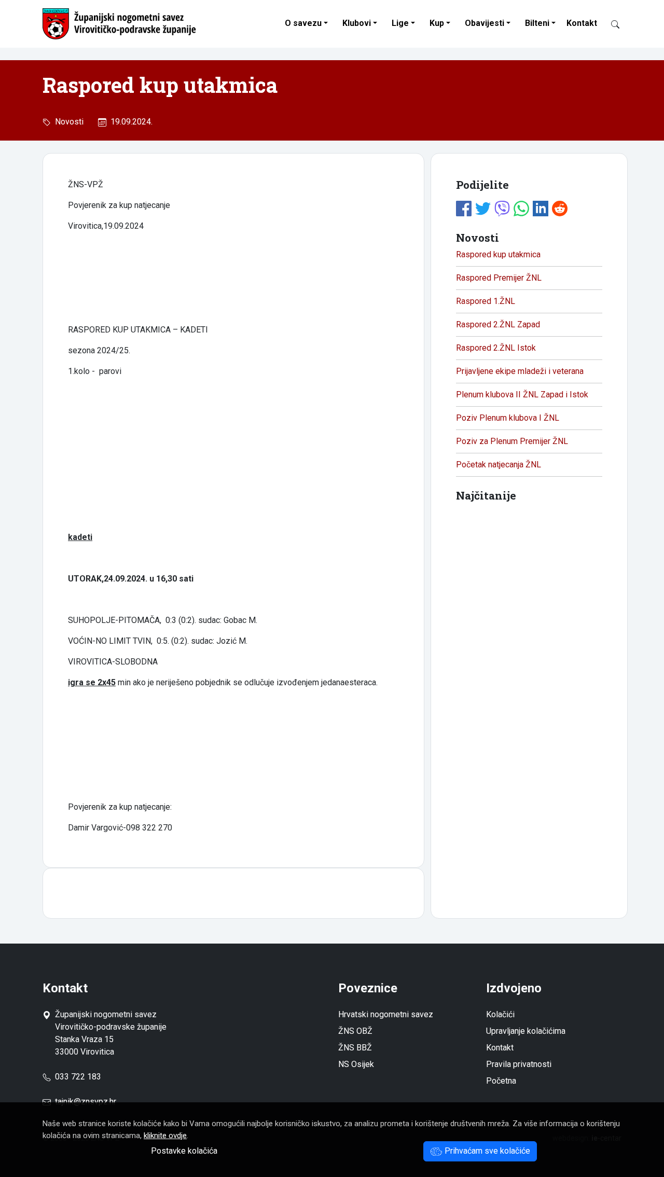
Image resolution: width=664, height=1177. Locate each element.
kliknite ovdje (165, 1135)
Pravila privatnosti (518, 1064)
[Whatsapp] (521, 207)
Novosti (67, 122)
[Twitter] (483, 207)
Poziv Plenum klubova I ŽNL (507, 418)
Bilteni (537, 23)
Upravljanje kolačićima (525, 1031)
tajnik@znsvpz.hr (85, 1101)
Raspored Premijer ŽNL (499, 278)
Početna (501, 1081)
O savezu (303, 23)
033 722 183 (76, 1077)
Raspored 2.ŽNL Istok (496, 348)
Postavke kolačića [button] (184, 1151)
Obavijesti (484, 23)
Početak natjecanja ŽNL (498, 464)
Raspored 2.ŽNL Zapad (498, 324)
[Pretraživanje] (611, 24)
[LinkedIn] (540, 207)
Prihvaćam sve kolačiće (486, 1151)
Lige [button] (400, 23)
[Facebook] (464, 207)
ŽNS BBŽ (355, 1048)
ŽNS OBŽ (355, 1031)
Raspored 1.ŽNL (485, 301)
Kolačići (500, 1014)
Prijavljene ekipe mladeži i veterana (520, 371)
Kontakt (581, 23)
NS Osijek (356, 1064)
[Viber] (502, 207)
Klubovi (356, 23)
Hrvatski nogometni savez (385, 1014)
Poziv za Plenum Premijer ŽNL (512, 441)
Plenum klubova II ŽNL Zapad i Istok (522, 394)
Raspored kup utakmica (498, 254)
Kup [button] (437, 23)
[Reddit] (560, 207)
